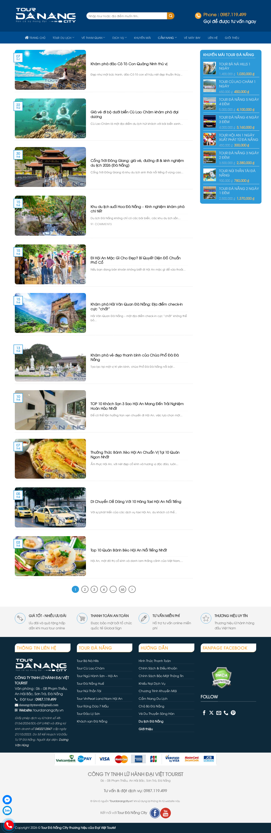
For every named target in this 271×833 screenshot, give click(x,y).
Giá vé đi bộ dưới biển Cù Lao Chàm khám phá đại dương (134, 114)
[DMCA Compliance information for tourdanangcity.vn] (216, 677)
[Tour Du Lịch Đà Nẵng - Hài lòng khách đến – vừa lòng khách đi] (47, 16)
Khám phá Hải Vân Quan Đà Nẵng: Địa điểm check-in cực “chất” (137, 306)
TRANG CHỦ (37, 37)
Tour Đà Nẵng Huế (90, 683)
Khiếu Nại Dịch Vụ (152, 683)
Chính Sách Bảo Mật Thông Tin (161, 676)
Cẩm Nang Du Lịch (153, 698)
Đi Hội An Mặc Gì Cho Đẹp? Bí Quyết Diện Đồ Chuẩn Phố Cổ (136, 260)
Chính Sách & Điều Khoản (158, 668)
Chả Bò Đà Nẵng (151, 706)
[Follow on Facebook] (204, 712)
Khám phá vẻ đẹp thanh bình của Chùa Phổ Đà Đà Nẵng (135, 357)
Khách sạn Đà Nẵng (92, 721)
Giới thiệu (232, 37)
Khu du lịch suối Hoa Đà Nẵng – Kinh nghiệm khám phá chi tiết (137, 208)
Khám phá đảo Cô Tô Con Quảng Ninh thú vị (129, 63)
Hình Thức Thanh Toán (155, 661)
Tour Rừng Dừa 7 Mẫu (93, 706)
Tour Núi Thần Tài (89, 691)
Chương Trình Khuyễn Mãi (158, 691)
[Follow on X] (211, 712)
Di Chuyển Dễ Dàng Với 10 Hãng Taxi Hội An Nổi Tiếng (136, 501)
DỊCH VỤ (118, 37)
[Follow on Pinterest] (233, 712)
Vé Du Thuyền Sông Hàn (156, 713)
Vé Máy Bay (192, 37)
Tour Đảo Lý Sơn (88, 713)
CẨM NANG (166, 37)
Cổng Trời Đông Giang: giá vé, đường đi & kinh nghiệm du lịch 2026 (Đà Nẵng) (137, 162)
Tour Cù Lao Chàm (91, 668)
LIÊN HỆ (213, 37)
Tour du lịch (62, 37)
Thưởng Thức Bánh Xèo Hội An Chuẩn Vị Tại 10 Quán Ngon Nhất (135, 454)
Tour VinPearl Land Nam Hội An (99, 698)
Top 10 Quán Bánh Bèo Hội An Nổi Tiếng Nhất (129, 550)
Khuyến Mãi (142, 37)
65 (122, 589)
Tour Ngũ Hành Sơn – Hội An (97, 676)
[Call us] (226, 712)
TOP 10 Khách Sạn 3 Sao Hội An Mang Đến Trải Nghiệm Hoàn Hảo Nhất (137, 405)
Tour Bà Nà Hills (88, 661)
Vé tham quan (92, 37)
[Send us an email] (218, 712)
